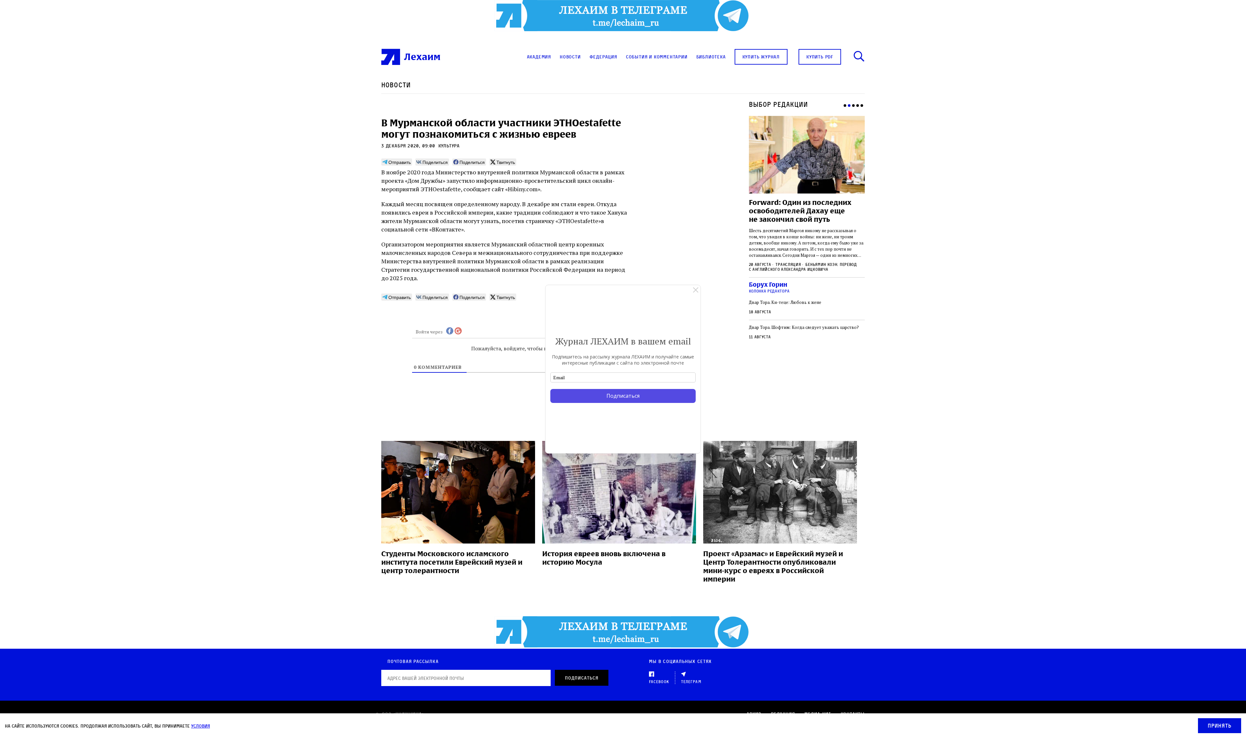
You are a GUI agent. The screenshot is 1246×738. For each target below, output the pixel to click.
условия (200, 726)
